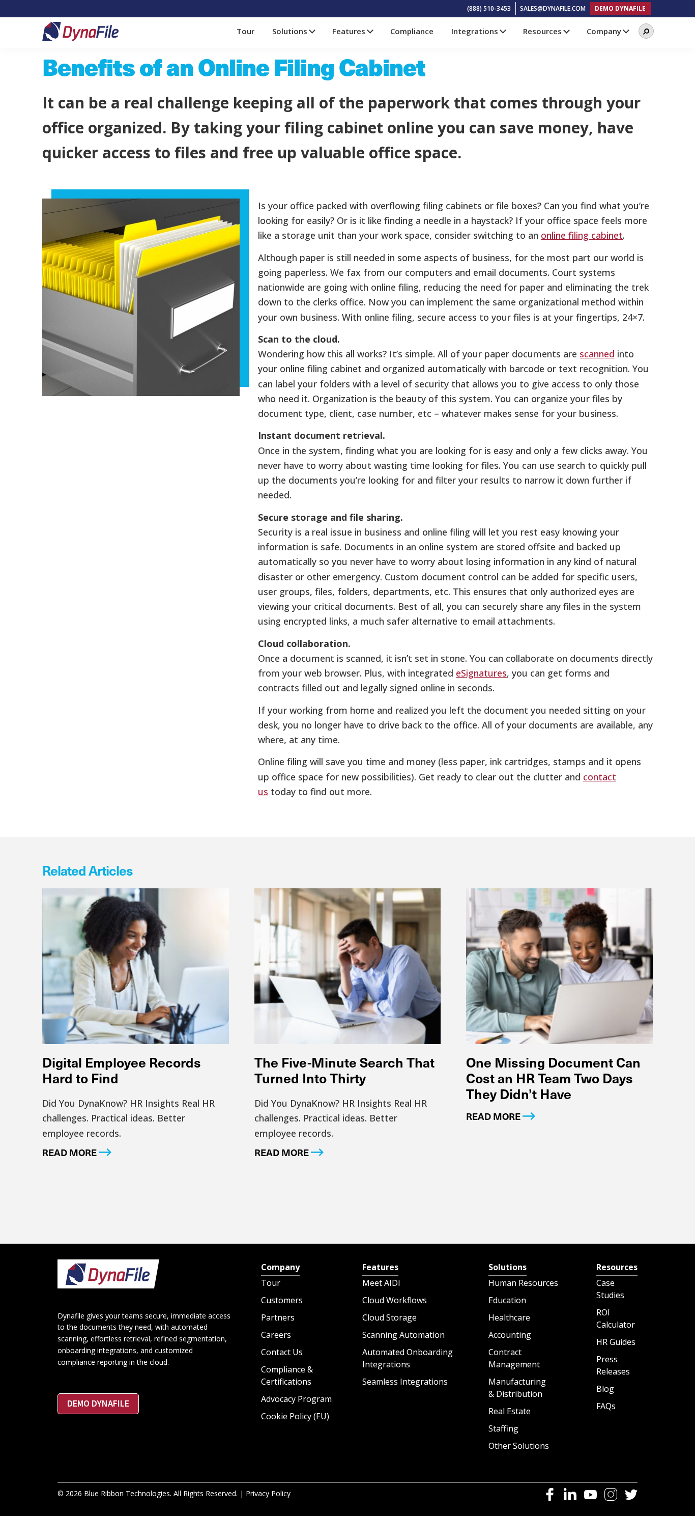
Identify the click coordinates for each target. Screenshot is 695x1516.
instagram (610, 1494)
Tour (270, 1282)
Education (507, 1300)
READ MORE (69, 1152)
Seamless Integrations (405, 1381)
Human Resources (523, 1282)
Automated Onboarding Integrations (407, 1358)
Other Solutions (518, 1445)
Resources (617, 1267)
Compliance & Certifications (287, 1375)
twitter (631, 1494)
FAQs (606, 1406)
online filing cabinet (582, 235)
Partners (278, 1317)
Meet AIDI (381, 1282)
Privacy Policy (268, 1493)
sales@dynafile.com (553, 8)
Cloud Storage (389, 1317)
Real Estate (509, 1411)
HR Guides (615, 1341)
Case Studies (610, 1289)
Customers (282, 1300)
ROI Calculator (615, 1318)
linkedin (570, 1494)
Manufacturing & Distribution (517, 1387)
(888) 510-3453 (489, 8)
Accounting (509, 1334)
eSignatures (481, 673)
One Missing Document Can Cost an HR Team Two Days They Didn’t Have (553, 1078)
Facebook (549, 1494)
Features (380, 1267)
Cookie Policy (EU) (295, 1416)
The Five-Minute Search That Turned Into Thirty (344, 1070)
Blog (605, 1388)
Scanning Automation (403, 1334)
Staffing (503, 1428)
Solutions (507, 1267)
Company (280, 1267)
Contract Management (514, 1358)
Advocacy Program (296, 1399)
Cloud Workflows (394, 1300)
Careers (276, 1334)
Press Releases (613, 1365)
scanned (597, 354)
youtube (590, 1494)
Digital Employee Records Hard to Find (121, 1070)
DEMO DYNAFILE (620, 8)
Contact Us (282, 1352)
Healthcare (509, 1317)
